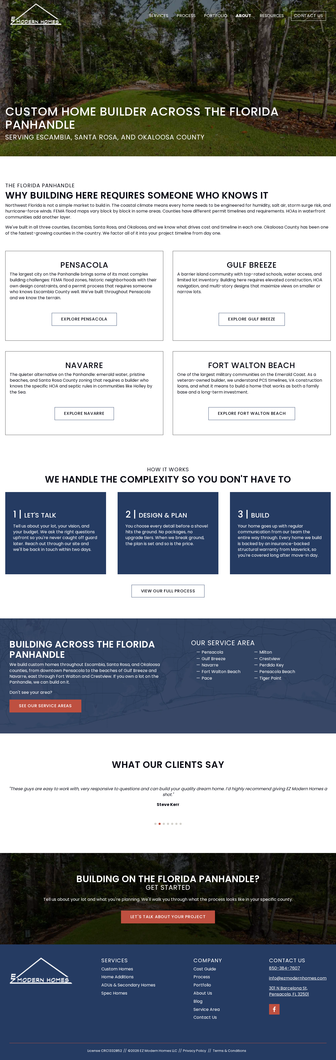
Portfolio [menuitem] (202, 985)
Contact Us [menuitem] (205, 1017)
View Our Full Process (168, 591)
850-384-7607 (284, 968)
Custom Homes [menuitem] (117, 969)
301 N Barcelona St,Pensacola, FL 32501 (289, 991)
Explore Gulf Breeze (251, 319)
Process (186, 16)
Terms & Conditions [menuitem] (229, 1050)
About (243, 16)
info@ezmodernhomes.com (298, 978)
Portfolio (215, 16)
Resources (272, 16)
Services (158, 16)
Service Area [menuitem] (206, 1009)
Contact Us (308, 16)
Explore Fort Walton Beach (252, 414)
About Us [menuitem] (202, 993)
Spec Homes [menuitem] (114, 993)
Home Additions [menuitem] (117, 977)
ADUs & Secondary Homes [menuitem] (128, 985)
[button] (155, 824)
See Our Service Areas (45, 706)
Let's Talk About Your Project (168, 917)
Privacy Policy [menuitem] (194, 1050)
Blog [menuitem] (197, 1001)
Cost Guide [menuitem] (204, 969)
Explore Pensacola (84, 319)
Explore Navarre (84, 414)
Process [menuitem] (201, 977)
